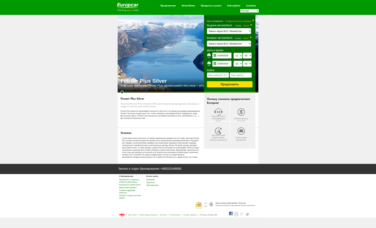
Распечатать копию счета (130, 185)
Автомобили (188, 5)
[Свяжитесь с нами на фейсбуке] (231, 213)
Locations (251, 5)
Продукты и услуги (211, 5)
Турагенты (150, 182)
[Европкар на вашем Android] (211, 204)
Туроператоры (152, 185)
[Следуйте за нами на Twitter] (247, 214)
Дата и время (215, 50)
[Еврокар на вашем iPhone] (206, 204)
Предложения (168, 5)
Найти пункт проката (128, 188)
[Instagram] (236, 214)
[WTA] (198, 205)
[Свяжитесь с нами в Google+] (242, 214)
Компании (150, 180)
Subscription (233, 5)
